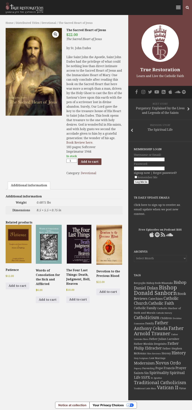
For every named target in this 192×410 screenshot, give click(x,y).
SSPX (145, 377)
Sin (146, 373)
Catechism (155, 299)
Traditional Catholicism (160, 382)
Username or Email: (147, 155)
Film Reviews (154, 353)
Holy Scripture (141, 358)
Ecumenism (139, 323)
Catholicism (146, 317)
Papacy (138, 368)
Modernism (144, 363)
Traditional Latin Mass (145, 388)
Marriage (160, 358)
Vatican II (167, 387)
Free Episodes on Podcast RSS (160, 229)
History (179, 353)
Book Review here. (79, 142)
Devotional (49, 23)
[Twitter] (150, 92)
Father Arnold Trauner (159, 330)
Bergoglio (140, 283)
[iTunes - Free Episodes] (170, 92)
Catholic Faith (161, 303)
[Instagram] (143, 92)
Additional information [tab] (29, 185)
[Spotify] (184, 92)
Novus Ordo (168, 363)
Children (166, 318)
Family (149, 323)
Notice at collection (72, 405)
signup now (142, 173)
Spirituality (159, 373)
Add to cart (89, 161)
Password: (141, 164)
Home (10, 23)
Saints (138, 373)
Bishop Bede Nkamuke (159, 283)
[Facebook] (136, 92)
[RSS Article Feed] (163, 92)
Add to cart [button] (17, 286)
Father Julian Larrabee (164, 338)
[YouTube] (156, 92)
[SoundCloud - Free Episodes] (177, 92)
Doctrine (177, 318)
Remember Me (148, 177)
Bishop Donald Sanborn (155, 290)
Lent (151, 358)
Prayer (181, 368)
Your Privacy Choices (108, 405)
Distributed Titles (27, 23)
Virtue (182, 388)
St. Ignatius (156, 378)
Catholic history (164, 313)
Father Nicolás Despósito (150, 344)
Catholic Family (145, 308)
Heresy (166, 353)
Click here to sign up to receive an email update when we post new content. (157, 209)
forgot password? (165, 173)
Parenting (148, 368)
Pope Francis (165, 368)
